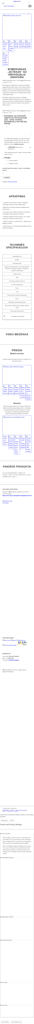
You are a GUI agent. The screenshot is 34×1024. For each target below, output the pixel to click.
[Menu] (29, 6)
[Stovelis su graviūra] (28, 392)
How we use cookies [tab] (5, 833)
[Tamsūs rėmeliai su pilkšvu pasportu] (17, 445)
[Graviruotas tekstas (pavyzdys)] (5, 59)
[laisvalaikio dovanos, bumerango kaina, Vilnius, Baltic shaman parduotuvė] (28, 444)
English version (17, 1)
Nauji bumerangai (12, 181)
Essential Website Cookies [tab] (7, 857)
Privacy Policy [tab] (3, 1005)
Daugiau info (4, 820)
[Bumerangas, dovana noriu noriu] (17, 27)
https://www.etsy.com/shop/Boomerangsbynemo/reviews (18, 495)
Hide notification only (16, 1022)
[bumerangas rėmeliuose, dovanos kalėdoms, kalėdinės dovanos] (11, 442)
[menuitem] (29, 6)
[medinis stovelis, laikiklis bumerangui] (17, 375)
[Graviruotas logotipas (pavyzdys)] (11, 46)
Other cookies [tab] (3, 982)
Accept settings (5, 1022)
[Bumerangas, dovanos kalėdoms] (28, 44)
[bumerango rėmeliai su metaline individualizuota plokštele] (23, 442)
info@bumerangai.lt (13, 660)
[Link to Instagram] (30, 808)
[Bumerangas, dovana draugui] (17, 44)
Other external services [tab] (6, 940)
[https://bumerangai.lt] (14, 6)
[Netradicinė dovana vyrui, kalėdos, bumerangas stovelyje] (23, 392)
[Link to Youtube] (27, 808)
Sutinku (12, 820)
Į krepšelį (6, 177)
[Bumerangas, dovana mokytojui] (23, 44)
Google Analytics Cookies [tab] (6, 917)
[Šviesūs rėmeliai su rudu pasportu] (17, 425)
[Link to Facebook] (25, 808)
